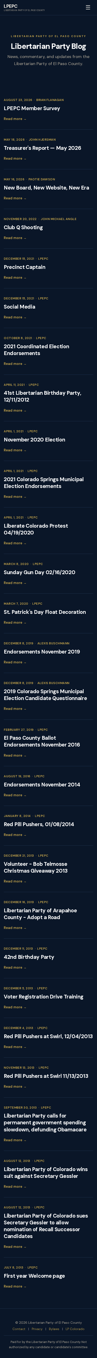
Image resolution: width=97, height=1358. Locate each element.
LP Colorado (75, 1329)
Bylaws (54, 1329)
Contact (18, 1329)
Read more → (15, 119)
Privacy (37, 1329)
